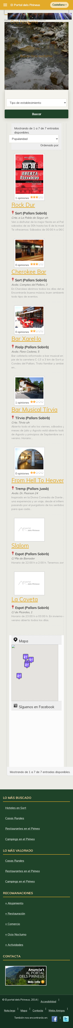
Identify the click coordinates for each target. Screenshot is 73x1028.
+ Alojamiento (14, 903)
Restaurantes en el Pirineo (22, 828)
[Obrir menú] (5, 5)
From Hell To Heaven (38, 480)
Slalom (20, 545)
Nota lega (9, 1010)
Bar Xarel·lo (26, 338)
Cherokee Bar (28, 271)
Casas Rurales (14, 818)
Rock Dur (23, 204)
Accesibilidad (48, 1001)
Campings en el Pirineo (20, 839)
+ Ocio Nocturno (15, 934)
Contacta (38, 1010)
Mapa (24, 1010)
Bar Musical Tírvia (34, 409)
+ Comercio (12, 924)
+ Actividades (14, 945)
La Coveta (24, 599)
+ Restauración (15, 913)
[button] (26, 665)
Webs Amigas (56, 1010)
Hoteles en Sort (15, 808)
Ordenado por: (49, 145)
